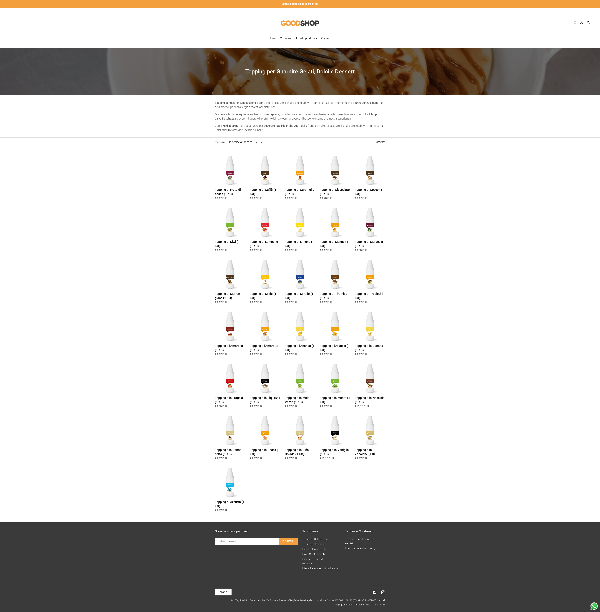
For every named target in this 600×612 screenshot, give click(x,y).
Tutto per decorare (313, 544)
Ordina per (220, 142)
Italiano (222, 592)
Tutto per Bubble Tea (315, 539)
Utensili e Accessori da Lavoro (320, 568)
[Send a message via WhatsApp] (594, 606)
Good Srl (244, 600)
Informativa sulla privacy (360, 548)
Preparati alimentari (314, 549)
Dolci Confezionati (313, 554)
